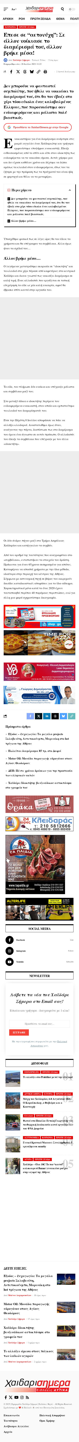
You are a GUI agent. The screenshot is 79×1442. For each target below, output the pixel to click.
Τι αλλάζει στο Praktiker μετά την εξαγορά (48, 1077)
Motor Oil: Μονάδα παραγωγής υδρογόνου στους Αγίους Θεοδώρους (27, 1308)
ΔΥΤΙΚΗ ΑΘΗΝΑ (32, 1093)
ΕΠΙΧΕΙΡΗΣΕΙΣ (31, 1072)
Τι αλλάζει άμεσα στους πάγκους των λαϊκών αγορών (29, 1353)
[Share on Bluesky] (31, 72)
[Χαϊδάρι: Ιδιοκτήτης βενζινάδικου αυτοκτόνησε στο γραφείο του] (66, 1331)
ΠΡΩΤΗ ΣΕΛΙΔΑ (27, 27)
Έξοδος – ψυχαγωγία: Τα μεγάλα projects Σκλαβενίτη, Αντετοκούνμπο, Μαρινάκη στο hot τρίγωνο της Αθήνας (37, 738)
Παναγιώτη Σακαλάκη (54, 1407)
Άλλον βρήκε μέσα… (23, 221)
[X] (10, 1397)
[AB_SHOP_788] (39, 616)
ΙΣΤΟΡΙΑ (48, 1093)
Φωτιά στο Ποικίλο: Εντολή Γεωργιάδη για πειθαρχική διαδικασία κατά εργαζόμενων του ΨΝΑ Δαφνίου (48, 1124)
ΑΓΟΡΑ (28, 1159)
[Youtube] (39, 962)
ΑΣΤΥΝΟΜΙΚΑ (31, 1137)
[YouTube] (16, 1397)
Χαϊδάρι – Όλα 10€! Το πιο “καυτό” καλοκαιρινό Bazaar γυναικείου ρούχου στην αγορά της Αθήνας (45, 1168)
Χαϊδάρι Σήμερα (21, 60)
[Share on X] (18, 72)
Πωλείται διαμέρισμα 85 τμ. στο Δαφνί (34, 751)
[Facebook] (39, 940)
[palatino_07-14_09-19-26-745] (39, 642)
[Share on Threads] (25, 72)
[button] (7, 9)
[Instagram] (39, 951)
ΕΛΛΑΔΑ (28, 1115)
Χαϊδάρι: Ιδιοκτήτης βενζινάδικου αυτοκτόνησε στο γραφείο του (27, 1332)
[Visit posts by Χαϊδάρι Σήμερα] (5, 60)
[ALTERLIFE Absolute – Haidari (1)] (39, 909)
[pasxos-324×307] (35, 864)
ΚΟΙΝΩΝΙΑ (10, 27)
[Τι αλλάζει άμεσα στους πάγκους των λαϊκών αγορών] (66, 1354)
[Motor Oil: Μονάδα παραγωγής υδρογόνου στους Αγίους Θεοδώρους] (66, 1307)
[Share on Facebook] (11, 72)
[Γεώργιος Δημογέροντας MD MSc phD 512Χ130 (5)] (39, 695)
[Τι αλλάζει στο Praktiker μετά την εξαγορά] (13, 1079)
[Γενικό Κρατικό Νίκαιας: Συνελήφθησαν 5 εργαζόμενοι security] (13, 1144)
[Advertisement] (39, 338)
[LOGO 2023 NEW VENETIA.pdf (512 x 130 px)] (39, 671)
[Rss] (27, 1397)
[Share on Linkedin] (47, 716)
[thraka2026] (39, 804)
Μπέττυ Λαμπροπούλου (19, 1295)
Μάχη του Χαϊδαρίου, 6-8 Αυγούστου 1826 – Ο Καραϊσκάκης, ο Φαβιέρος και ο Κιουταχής (47, 1103)
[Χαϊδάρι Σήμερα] (39, 9)
